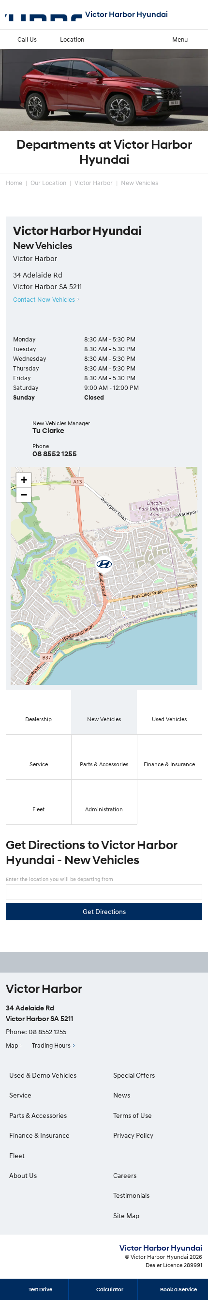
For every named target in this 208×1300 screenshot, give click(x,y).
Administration (104, 809)
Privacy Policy (133, 1135)
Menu (180, 39)
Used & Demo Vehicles (42, 1075)
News (121, 1095)
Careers (124, 1175)
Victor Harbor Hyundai (126, 14)
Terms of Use (132, 1115)
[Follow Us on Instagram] (91, 962)
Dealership (38, 719)
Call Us (27, 39)
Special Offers (134, 1075)
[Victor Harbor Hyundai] (43, 14)
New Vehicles (139, 182)
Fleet (38, 809)
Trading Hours (51, 1045)
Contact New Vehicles (44, 299)
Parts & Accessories (104, 764)
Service (39, 764)
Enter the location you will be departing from (59, 879)
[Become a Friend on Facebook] (117, 962)
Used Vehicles (169, 719)
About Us (23, 1175)
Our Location (48, 182)
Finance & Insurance (169, 764)
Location (72, 39)
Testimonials (131, 1195)
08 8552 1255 (54, 453)
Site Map (126, 1215)
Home (14, 182)
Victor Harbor (93, 182)
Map (12, 1045)
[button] (104, 565)
